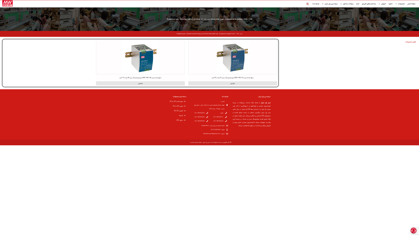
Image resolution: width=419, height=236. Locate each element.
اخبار (357, 4)
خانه (241, 34)
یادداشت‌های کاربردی (369, 4)
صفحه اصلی (411, 4)
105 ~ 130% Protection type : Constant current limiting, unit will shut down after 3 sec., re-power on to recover (209, 19)
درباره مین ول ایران (331, 4)
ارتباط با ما (316, 4)
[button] (307, 4)
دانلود (390, 4)
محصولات (401, 4)
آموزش (383, 4)
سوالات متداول (348, 4)
